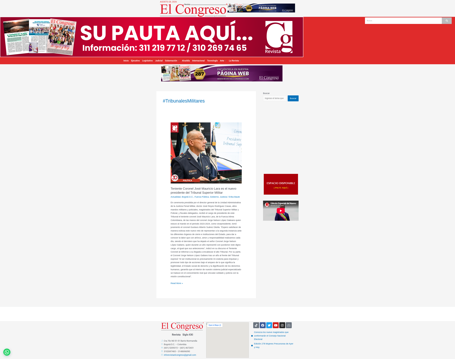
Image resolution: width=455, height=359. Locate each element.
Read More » (177, 283)
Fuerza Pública (202, 197)
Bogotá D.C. (187, 197)
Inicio (126, 60)
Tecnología (212, 60)
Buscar (266, 93)
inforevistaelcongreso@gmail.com (180, 355)
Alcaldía (186, 60)
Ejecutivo (135, 60)
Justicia (223, 197)
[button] (6, 352)
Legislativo (147, 60)
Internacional (198, 60)
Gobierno (214, 197)
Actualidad (176, 197)
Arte (222, 60)
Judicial (159, 60)
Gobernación (171, 60)
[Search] (447, 20)
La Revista (234, 60)
